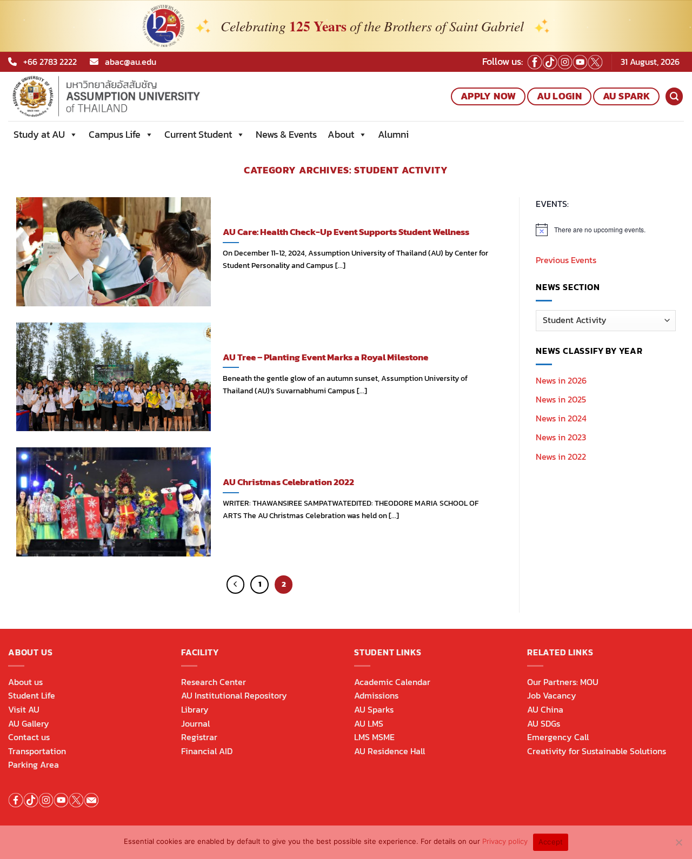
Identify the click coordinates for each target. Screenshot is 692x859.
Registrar (199, 736)
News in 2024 (561, 418)
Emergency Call (558, 736)
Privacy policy (505, 841)
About (341, 134)
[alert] (606, 229)
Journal (195, 723)
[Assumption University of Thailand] (142, 96)
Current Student (198, 134)
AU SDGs (543, 723)
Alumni (393, 134)
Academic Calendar (392, 681)
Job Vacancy (551, 695)
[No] (678, 845)
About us (25, 681)
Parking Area (33, 764)
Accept (550, 841)
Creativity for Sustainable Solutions (596, 750)
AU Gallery (28, 723)
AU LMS (368, 723)
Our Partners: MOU (562, 681)
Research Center (213, 681)
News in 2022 (561, 456)
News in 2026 (561, 380)
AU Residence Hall (389, 750)
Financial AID (206, 750)
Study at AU (39, 134)
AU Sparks (374, 709)
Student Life (31, 695)
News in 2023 (561, 437)
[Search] (674, 96)
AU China (545, 709)
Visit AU (23, 709)
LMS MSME (374, 736)
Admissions (376, 695)
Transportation (37, 750)
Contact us (29, 736)
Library (195, 709)
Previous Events (566, 259)
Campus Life (115, 134)
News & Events (286, 134)
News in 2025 (561, 399)
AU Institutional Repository (234, 695)
